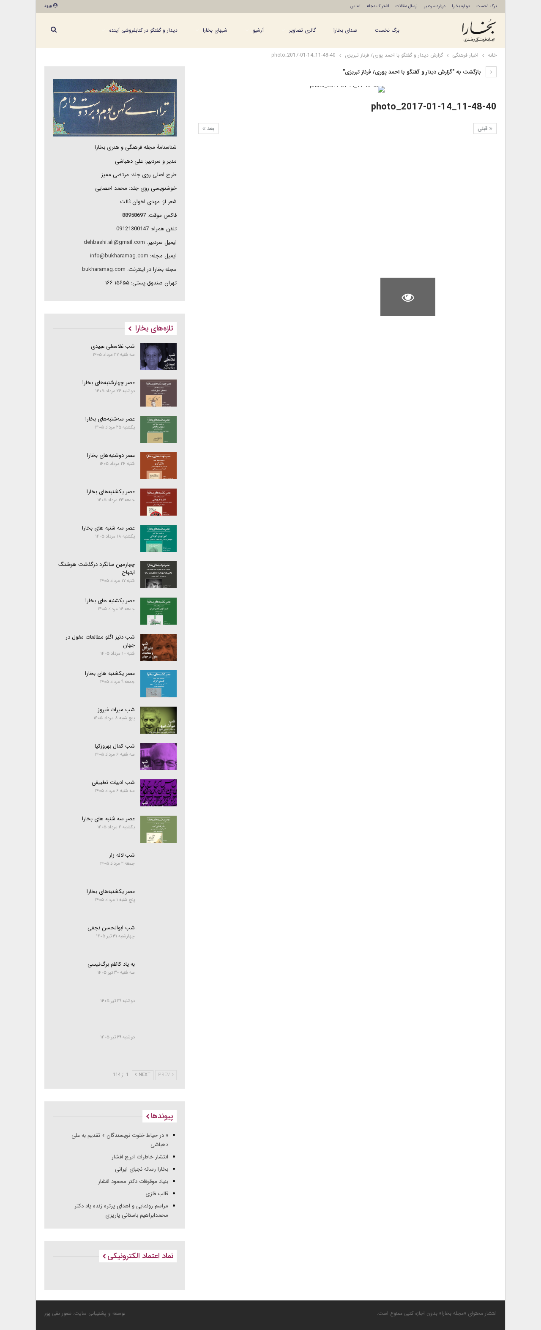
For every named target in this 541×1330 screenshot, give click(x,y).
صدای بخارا (345, 30)
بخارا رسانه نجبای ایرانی (141, 1169)
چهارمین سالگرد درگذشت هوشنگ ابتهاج (96, 568)
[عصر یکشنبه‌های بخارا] (158, 502)
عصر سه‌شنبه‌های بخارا (110, 419)
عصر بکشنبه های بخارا (110, 600)
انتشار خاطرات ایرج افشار (140, 1156)
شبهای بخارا (215, 30)
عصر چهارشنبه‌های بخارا (108, 382)
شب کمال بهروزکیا (115, 746)
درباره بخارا (461, 6)
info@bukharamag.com (119, 255)
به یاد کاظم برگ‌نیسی (111, 964)
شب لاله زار (122, 855)
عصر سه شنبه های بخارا (108, 528)
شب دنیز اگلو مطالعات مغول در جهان (100, 641)
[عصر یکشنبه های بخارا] (158, 683)
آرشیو (258, 30)
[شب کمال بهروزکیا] (158, 756)
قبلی (483, 129)
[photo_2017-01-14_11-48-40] (469, 163)
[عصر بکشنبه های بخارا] (158, 611)
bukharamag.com (104, 269)
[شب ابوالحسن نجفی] (158, 938)
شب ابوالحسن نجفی (111, 927)
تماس (355, 6)
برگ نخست (486, 6)
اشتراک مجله (378, 6)
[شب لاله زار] (158, 865)
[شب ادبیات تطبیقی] (158, 792)
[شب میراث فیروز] (158, 720)
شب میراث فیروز (116, 709)
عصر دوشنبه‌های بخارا (111, 455)
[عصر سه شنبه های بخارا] (158, 538)
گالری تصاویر (302, 30)
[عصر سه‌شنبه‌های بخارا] (158, 429)
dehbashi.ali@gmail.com (114, 242)
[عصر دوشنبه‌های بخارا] (158, 465)
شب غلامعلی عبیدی (113, 346)
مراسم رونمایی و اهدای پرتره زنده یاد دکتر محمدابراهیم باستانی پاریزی (121, 1211)
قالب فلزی (156, 1193)
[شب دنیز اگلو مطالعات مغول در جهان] (158, 647)
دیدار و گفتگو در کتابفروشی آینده (143, 30)
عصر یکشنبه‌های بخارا (111, 491)
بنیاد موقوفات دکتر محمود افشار (133, 1181)
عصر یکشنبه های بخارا (110, 673)
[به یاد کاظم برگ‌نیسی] (158, 974)
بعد (209, 129)
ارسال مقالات (407, 6)
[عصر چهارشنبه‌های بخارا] (158, 393)
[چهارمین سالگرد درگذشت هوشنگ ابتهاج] (158, 574)
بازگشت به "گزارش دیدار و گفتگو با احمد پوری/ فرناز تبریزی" (413, 72)
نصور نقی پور (57, 1313)
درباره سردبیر (434, 6)
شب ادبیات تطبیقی (113, 782)
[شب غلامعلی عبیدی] (158, 356)
